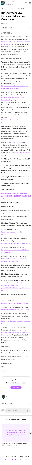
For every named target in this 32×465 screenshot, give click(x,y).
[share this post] (29, 27)
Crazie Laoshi (9, 2)
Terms (21, 456)
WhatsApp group (17, 142)
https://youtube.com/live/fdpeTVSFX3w (14, 303)
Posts (14, 9)
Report (27, 456)
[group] (16, 436)
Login (25, 2)
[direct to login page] (18, 410)
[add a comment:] (11, 27)
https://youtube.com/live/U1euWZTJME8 (15, 310)
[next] (30, 433)
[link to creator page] (3, 397)
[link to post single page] (16, 435)
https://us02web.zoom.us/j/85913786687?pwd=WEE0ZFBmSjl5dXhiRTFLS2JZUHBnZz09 (16, 196)
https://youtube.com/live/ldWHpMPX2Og (15, 243)
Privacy (14, 456)
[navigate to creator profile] (3, 3)
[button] (30, 3)
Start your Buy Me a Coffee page (15, 460)
